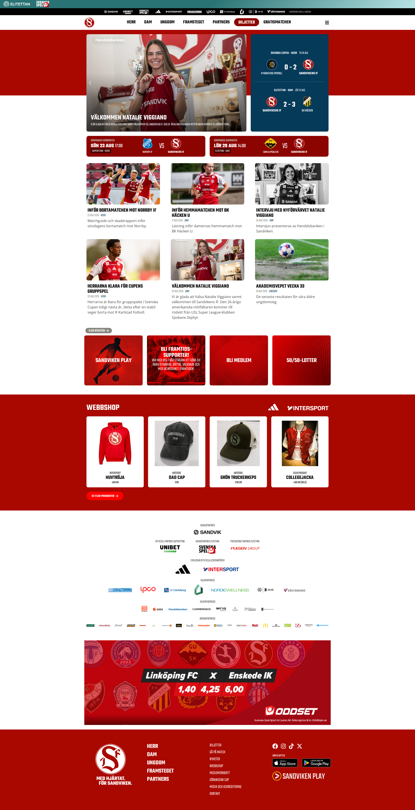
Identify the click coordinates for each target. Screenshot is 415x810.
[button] (327, 22)
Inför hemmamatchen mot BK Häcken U (200, 213)
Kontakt (215, 794)
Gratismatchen (277, 22)
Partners (221, 22)
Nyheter (215, 759)
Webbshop (216, 766)
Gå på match (217, 752)
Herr (131, 22)
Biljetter (246, 22)
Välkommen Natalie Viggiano (129, 118)
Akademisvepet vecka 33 (280, 286)
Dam (148, 22)
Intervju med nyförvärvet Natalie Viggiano (290, 213)
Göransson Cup (219, 780)
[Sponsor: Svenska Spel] (42, 6)
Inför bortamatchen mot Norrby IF (122, 210)
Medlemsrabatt (220, 773)
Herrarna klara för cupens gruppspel (115, 289)
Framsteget (193, 22)
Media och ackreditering (225, 787)
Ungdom (167, 22)
